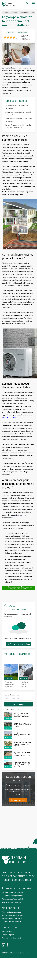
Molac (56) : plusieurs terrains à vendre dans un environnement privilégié (23, 725)
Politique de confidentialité (11, 938)
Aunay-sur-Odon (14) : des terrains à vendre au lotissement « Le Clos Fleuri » (22, 715)
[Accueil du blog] (18, 859)
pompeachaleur (22, 32)
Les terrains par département (12, 896)
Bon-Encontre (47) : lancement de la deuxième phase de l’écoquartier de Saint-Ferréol (22, 754)
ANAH (14, 418)
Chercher (27, 6)
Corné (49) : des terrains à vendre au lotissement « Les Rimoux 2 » (22, 734)
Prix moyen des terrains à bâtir (13, 899)
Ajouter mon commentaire (20, 644)
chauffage (11, 32)
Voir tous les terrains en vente (12, 892)
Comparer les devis (18, 800)
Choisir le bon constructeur (11, 922)
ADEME (5, 418)
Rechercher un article (12, 695)
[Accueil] (8, 4)
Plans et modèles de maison (12, 918)
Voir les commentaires (25, 38)
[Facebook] (7, 944)
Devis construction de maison (12, 915)
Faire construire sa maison (11, 912)
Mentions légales (8, 935)
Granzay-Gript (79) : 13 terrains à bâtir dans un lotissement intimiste (22, 744)
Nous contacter (7, 931)
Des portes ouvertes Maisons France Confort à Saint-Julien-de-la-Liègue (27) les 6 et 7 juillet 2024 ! (22, 764)
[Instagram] (3, 944)
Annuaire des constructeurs (11, 902)
